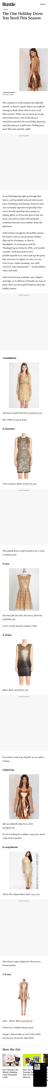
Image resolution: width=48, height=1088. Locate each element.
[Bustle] (8, 4)
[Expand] (36, 1065)
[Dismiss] (44, 1065)
